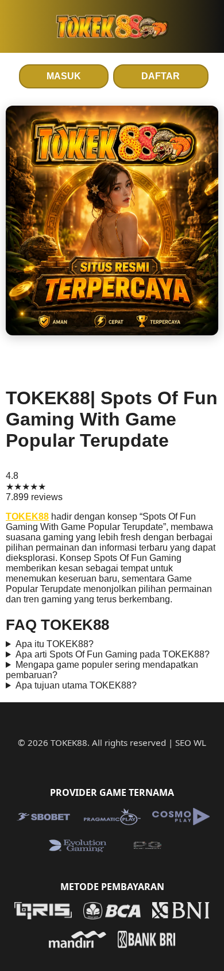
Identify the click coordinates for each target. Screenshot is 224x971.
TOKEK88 (27, 516)
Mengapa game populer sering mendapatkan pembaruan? (102, 670)
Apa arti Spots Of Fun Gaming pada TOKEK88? (113, 654)
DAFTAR (160, 76)
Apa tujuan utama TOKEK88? (76, 685)
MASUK (64, 76)
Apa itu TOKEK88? (55, 644)
